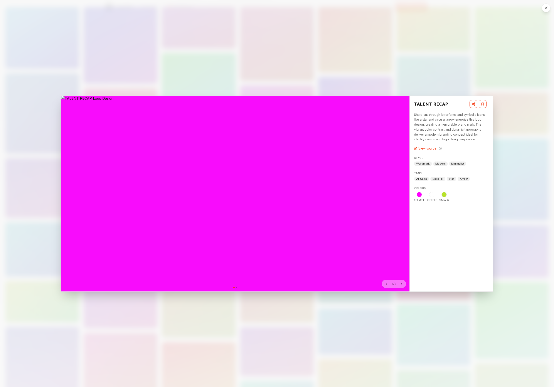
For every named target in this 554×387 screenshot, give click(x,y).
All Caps (421, 178)
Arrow (464, 178)
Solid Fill (438, 178)
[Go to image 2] (236, 287)
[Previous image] (386, 283)
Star (451, 178)
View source (427, 148)
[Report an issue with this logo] (440, 148)
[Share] (473, 104)
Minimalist (457, 163)
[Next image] (401, 283)
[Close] (546, 7)
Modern (440, 163)
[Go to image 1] (234, 287)
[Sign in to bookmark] (483, 104)
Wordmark (423, 163)
